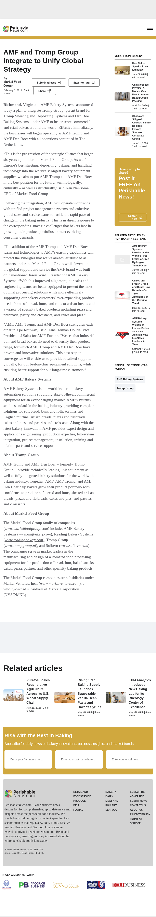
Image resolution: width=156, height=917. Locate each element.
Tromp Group (125, 388)
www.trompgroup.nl (20, 545)
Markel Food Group (12, 83)
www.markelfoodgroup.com (26, 528)
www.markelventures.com (59, 583)
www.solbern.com (74, 545)
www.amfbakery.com (34, 534)
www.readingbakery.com (24, 540)
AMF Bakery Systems (130, 379)
